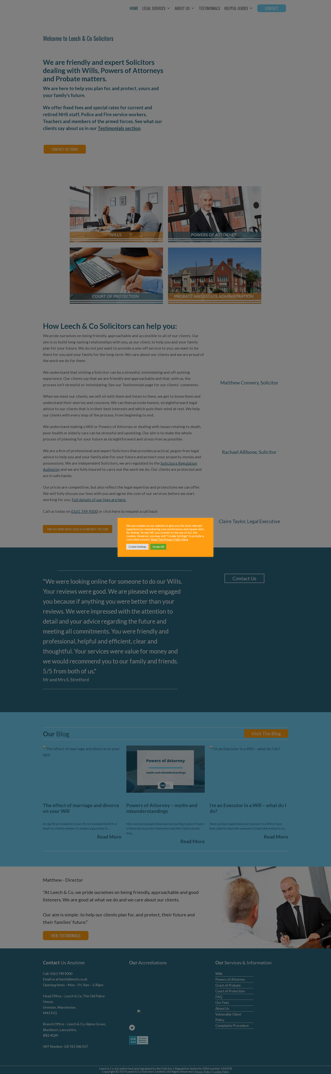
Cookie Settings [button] (137, 546)
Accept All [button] (158, 546)
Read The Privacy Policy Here (169, 539)
